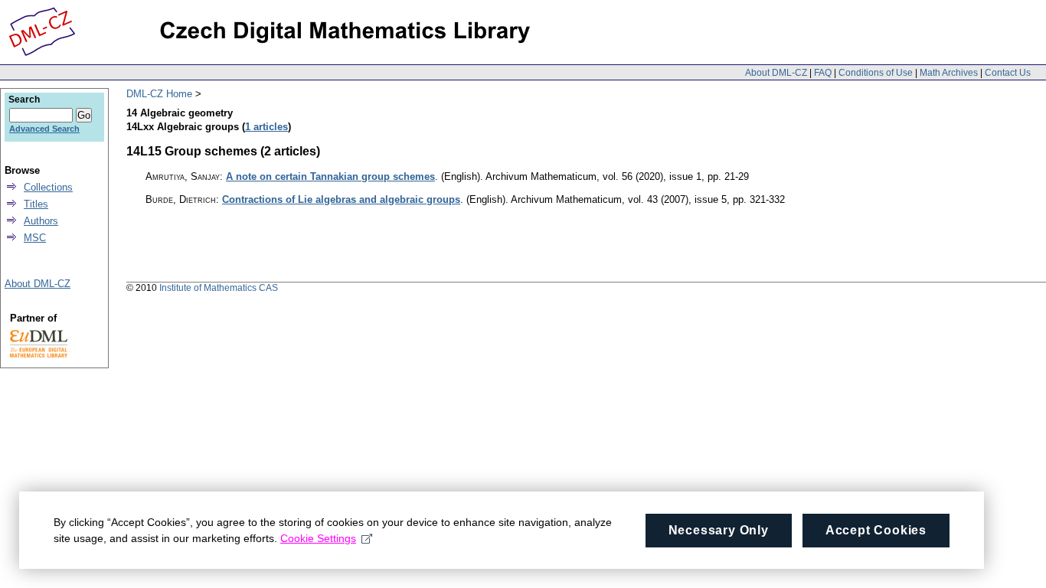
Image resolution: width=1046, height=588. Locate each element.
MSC (35, 237)
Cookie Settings (318, 538)
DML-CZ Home (159, 94)
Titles (36, 204)
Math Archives (949, 72)
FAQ (823, 72)
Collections (48, 187)
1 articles (266, 126)
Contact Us (1008, 72)
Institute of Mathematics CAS (218, 288)
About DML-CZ (776, 72)
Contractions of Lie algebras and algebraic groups (341, 199)
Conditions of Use (875, 72)
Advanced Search (44, 128)
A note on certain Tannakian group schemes (330, 176)
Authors (41, 221)
